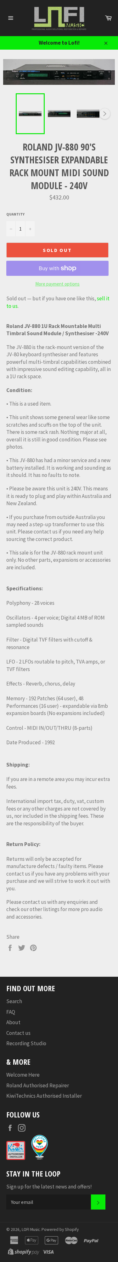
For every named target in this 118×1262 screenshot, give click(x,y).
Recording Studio (26, 1043)
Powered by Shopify (60, 1229)
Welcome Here (23, 1074)
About (13, 1022)
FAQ (10, 1011)
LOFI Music (31, 1229)
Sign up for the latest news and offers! (49, 1186)
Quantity (15, 214)
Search (14, 1001)
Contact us (18, 1033)
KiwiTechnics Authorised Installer (44, 1095)
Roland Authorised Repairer (37, 1085)
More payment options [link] (57, 284)
